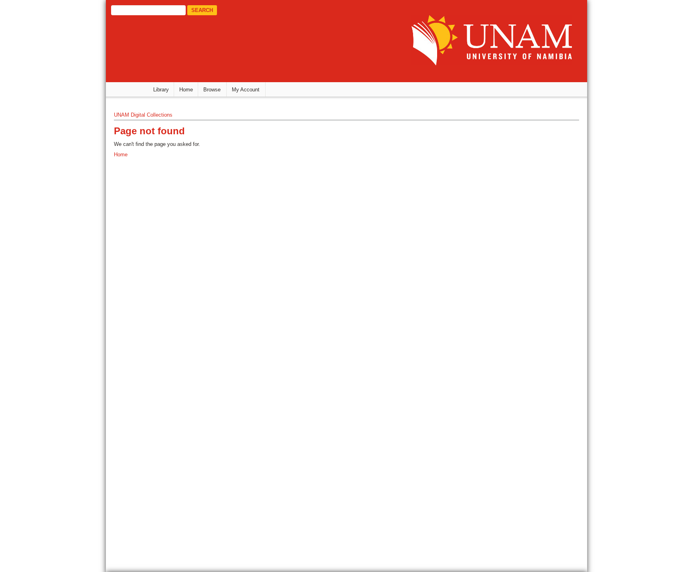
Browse (212, 90)
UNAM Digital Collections (143, 115)
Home (186, 90)
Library (161, 90)
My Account (245, 90)
